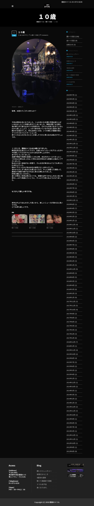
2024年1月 (70, 139)
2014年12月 (70, 382)
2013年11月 (70, 411)
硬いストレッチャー (72, 54)
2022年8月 (70, 184)
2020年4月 (70, 208)
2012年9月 (70, 447)
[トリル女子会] (37, 218)
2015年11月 (70, 350)
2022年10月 (70, 180)
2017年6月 (70, 321)
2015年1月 (70, 378)
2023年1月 (70, 176)
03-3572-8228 (77, 2)
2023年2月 (70, 172)
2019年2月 (70, 261)
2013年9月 (70, 419)
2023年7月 (70, 164)
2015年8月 (70, 358)
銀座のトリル (40, 22)
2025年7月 (70, 95)
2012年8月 (70, 451)
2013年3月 (70, 431)
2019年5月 (70, 253)
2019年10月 (70, 232)
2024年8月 (70, 123)
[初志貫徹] (19, 218)
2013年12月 (70, 406)
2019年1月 (70, 265)
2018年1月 (70, 297)
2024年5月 (70, 127)
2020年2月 (70, 216)
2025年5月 (70, 99)
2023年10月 (70, 151)
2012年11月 (70, 439)
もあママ (24, 35)
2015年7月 (70, 362)
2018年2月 (70, 293)
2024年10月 (70, 119)
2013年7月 (70, 427)
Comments (44, 35)
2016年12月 (70, 342)
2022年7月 (70, 188)
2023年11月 (70, 147)
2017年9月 (70, 313)
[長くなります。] (54, 218)
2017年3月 (70, 330)
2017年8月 (70, 317)
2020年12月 (70, 200)
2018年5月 (70, 281)
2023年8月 (70, 159)
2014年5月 (70, 390)
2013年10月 (70, 415)
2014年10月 (70, 386)
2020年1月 (70, 220)
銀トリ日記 (49, 22)
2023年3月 (70, 168)
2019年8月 (70, 240)
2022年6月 (70, 192)
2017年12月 (70, 301)
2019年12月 (70, 224)
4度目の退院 (70, 68)
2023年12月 (70, 143)
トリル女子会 (33, 224)
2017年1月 (70, 338)
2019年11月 (70, 228)
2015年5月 (70, 370)
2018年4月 (70, 285)
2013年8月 (70, 423)
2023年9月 (70, 155)
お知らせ (69, 44)
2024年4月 (70, 131)
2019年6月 (70, 249)
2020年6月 (70, 204)
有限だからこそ (71, 61)
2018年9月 (70, 273)
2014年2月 (70, 398)
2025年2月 (70, 107)
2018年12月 (70, 269)
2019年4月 (70, 257)
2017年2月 (70, 334)
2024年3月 (70, 135)
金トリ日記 (70, 40)
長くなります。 (51, 224)
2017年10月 (70, 309)
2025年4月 (70, 103)
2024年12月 (70, 115)
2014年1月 (70, 402)
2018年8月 (70, 277)
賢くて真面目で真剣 (72, 75)
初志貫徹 (14, 224)
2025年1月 (70, 111)
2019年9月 (70, 236)
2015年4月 (70, 374)
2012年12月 (70, 435)
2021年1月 (70, 196)
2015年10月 (70, 354)
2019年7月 (70, 245)
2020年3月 (70, 212)
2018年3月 (70, 289)
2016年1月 (70, 346)
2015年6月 (70, 366)
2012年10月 (70, 443)
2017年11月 (70, 305)
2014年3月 (70, 394)
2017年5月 (70, 326)
